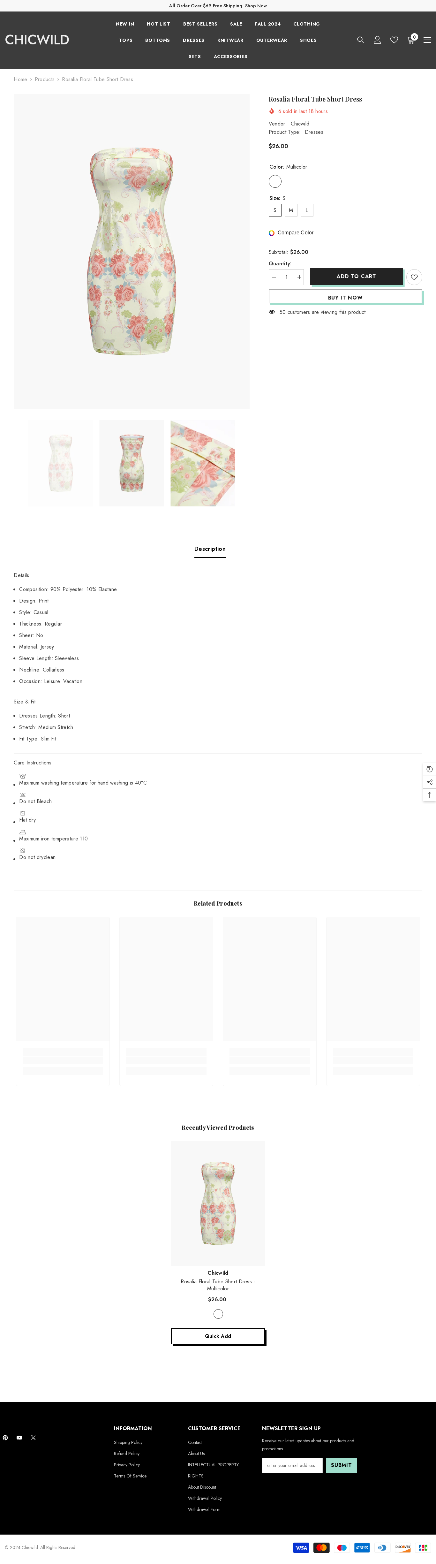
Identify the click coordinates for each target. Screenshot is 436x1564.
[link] (63, 1060)
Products (45, 79)
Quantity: (280, 263)
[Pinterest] (5, 1437)
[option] (132, 251)
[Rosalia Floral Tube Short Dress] (218, 1203)
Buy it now (345, 297)
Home (20, 79)
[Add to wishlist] (414, 277)
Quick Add (218, 1336)
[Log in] (377, 40)
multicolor (218, 1314)
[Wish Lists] (394, 40)
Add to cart (355, 276)
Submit (341, 1465)
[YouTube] (19, 1437)
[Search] (361, 39)
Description (210, 549)
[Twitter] (33, 1437)
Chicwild (300, 123)
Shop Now (256, 6)
